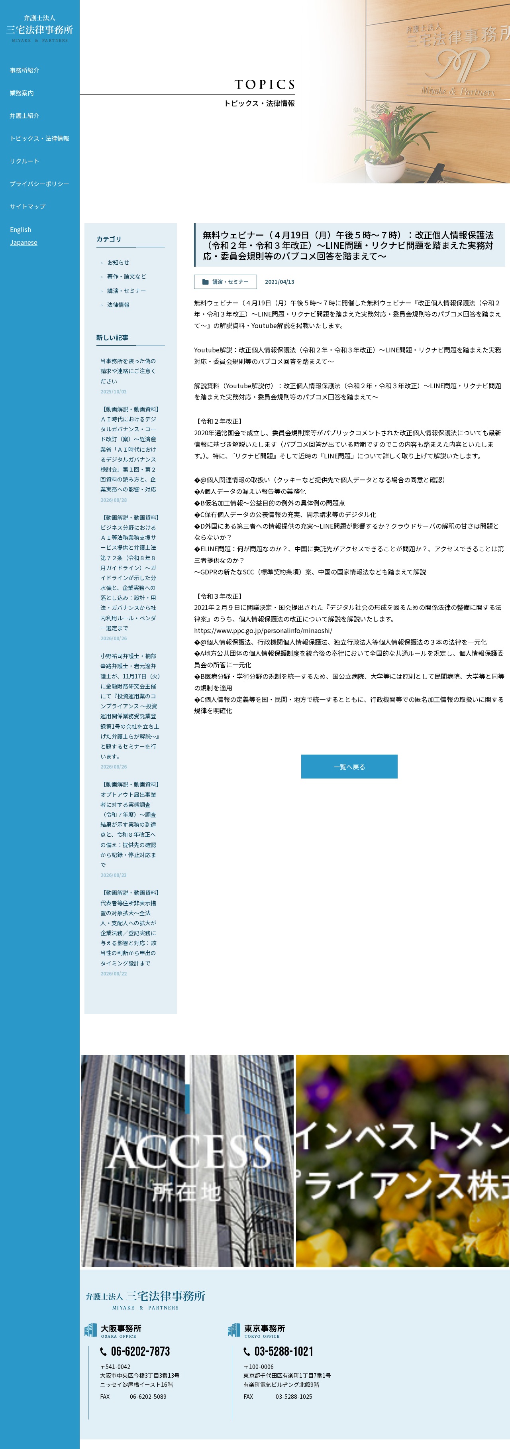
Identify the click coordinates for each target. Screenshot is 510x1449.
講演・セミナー (126, 291)
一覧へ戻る (349, 766)
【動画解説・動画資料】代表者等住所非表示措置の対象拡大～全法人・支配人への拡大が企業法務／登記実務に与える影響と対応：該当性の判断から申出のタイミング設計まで (129, 933)
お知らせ (118, 262)
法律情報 (118, 305)
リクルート (24, 161)
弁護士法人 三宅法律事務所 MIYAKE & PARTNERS (40, 28)
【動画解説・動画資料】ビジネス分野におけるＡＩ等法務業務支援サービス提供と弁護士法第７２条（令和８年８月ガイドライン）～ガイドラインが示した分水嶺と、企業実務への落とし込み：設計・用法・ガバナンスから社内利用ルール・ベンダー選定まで (129, 577)
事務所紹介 (24, 70)
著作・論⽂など (126, 276)
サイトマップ (27, 206)
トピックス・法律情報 (39, 138)
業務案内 (21, 92)
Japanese (23, 242)
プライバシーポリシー (39, 183)
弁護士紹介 (24, 115)
